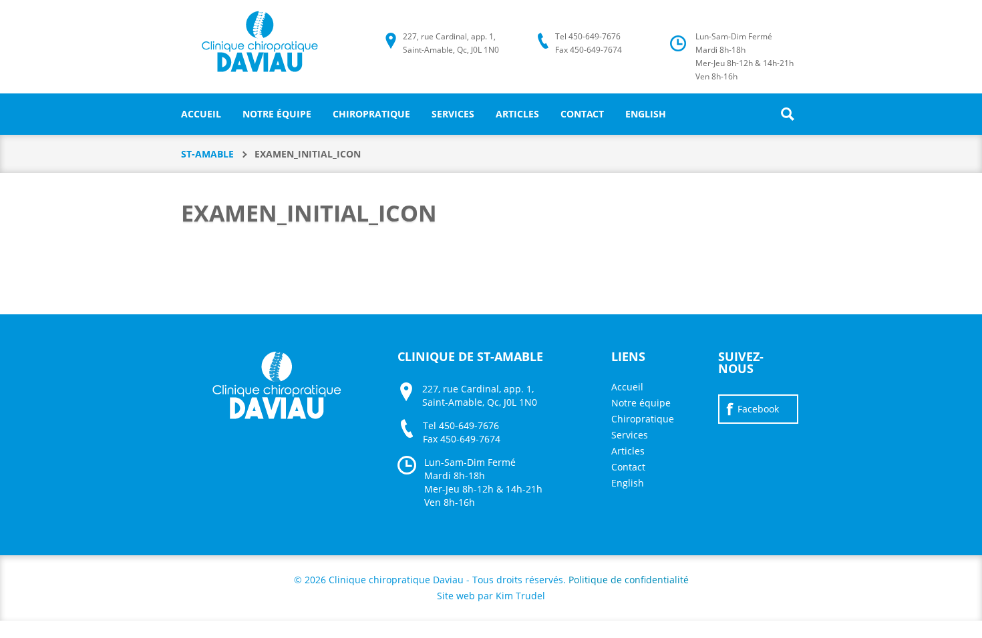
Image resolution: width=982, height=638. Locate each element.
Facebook (758, 408)
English (645, 113)
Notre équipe (276, 113)
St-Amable (207, 153)
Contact (582, 113)
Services (453, 113)
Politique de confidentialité (628, 579)
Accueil (201, 113)
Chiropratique (371, 113)
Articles (517, 113)
